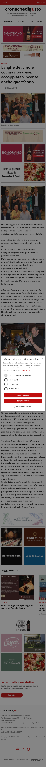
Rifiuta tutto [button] (23, 401)
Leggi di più (26, 370)
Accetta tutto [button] (23, 395)
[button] (23, 406)
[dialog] (23, 383)
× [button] (42, 358)
